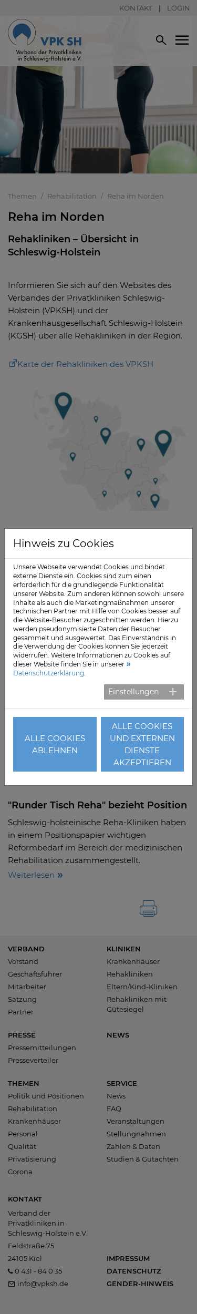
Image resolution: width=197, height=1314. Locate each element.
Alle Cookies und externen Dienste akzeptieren (142, 744)
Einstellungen (133, 691)
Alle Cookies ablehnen (55, 744)
